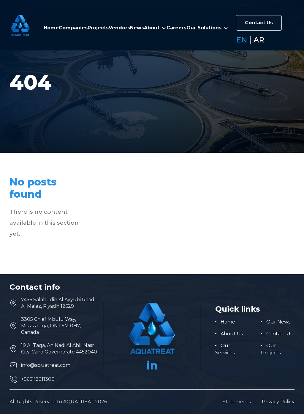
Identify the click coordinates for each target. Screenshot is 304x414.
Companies (73, 28)
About (151, 28)
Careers (176, 28)
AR (259, 40)
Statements (237, 401)
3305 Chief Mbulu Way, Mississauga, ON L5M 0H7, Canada (51, 325)
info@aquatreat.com (45, 365)
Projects (98, 28)
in (152, 365)
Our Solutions (203, 28)
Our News (278, 322)
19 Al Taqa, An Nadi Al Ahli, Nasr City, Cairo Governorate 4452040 (59, 348)
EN (241, 40)
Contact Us (259, 23)
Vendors (119, 28)
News (137, 28)
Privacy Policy (278, 401)
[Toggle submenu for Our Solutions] (226, 28)
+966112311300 (38, 379)
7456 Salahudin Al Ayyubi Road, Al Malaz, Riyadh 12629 (58, 303)
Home (51, 28)
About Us (232, 334)
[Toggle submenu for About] (164, 28)
